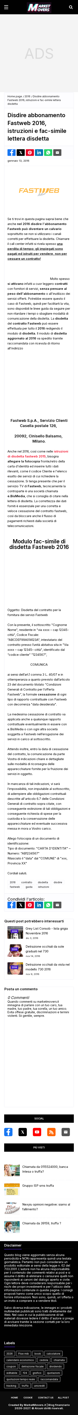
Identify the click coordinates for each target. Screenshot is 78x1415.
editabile (11, 1372)
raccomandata (49, 1379)
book (38, 1353)
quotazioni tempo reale (20, 1379)
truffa (25, 1385)
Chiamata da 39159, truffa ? (41, 1223)
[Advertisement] (39, 53)
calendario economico (20, 1360)
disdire (58, 882)
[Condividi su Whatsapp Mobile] (48, 152)
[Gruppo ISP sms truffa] (12, 1189)
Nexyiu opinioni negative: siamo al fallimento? (46, 1206)
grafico (37, 1372)
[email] (66, 1132)
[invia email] (57, 152)
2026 (9, 1353)
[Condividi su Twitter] (21, 152)
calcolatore (53, 1353)
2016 (27, 96)
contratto (26, 882)
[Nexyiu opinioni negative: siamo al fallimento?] (12, 1208)
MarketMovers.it (35, 1405)
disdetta (43, 882)
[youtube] (37, 1132)
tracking (11, 1385)
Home (14, 1397)
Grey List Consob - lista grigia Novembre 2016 (47, 930)
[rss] (51, 1132)
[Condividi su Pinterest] (30, 152)
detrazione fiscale (32, 1366)
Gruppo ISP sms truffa (38, 1186)
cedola (44, 1360)
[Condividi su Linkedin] (39, 152)
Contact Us (45, 1397)
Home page (14, 96)
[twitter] (23, 1132)
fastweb (15, 886)
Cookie (28, 1397)
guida (29, 886)
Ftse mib (23, 1353)
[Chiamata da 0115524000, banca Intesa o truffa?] (12, 1171)
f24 (25, 1372)
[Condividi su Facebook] (11, 152)
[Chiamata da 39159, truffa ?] (12, 1227)
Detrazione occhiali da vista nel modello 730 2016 (48, 967)
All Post (63, 1397)
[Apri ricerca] (71, 7)
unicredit (39, 1385)
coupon (11, 1366)
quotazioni (53, 1372)
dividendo (55, 1366)
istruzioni (43, 886)
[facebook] (8, 1132)
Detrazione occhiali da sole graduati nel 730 (45, 949)
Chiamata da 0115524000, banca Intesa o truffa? (45, 1169)
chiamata (59, 1360)
